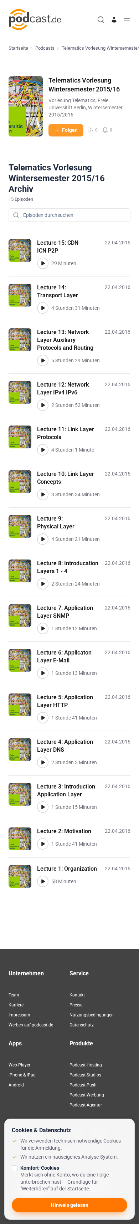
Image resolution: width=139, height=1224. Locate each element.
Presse (76, 1004)
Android (16, 1085)
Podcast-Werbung (87, 1095)
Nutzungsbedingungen (92, 1014)
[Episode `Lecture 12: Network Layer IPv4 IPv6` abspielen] (42, 405)
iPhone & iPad (22, 1075)
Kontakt (77, 994)
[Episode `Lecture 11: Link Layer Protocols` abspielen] (42, 450)
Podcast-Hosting (86, 1065)
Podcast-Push (83, 1085)
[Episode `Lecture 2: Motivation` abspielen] (42, 844)
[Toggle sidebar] (127, 20)
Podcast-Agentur (86, 1105)
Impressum (19, 1014)
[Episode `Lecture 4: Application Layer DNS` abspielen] (42, 762)
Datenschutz (82, 1025)
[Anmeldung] (114, 20)
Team (14, 994)
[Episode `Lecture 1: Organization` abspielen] (42, 881)
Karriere (16, 1004)
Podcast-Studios (85, 1075)
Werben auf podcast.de (31, 1025)
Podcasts (45, 48)
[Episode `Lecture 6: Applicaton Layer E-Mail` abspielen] (42, 673)
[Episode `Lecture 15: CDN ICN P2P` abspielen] (42, 263)
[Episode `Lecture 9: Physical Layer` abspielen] (42, 539)
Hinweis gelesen (69, 1205)
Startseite (18, 48)
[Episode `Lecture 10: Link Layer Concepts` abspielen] (42, 494)
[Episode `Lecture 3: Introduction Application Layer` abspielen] (42, 807)
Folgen (70, 130)
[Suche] (100, 19)
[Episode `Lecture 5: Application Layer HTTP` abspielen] (42, 717)
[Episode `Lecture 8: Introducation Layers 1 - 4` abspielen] (42, 583)
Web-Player (19, 1065)
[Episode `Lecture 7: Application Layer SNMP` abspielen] (42, 628)
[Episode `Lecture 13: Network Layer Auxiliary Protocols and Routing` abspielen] (42, 360)
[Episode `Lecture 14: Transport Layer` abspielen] (42, 308)
